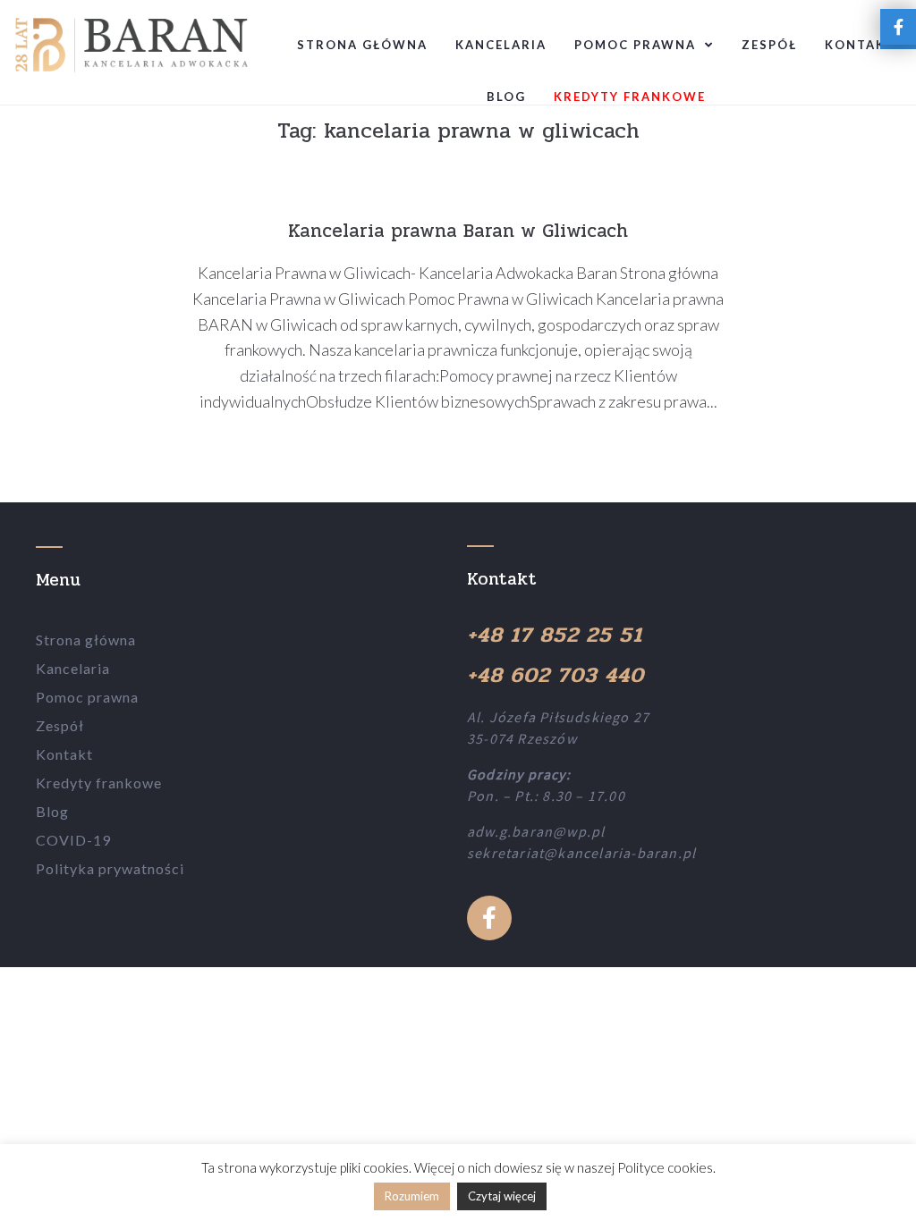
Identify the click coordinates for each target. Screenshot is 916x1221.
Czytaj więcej (502, 1196)
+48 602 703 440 (555, 675)
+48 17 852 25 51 (554, 635)
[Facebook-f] (489, 918)
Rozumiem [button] (412, 1196)
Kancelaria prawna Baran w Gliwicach (458, 230)
